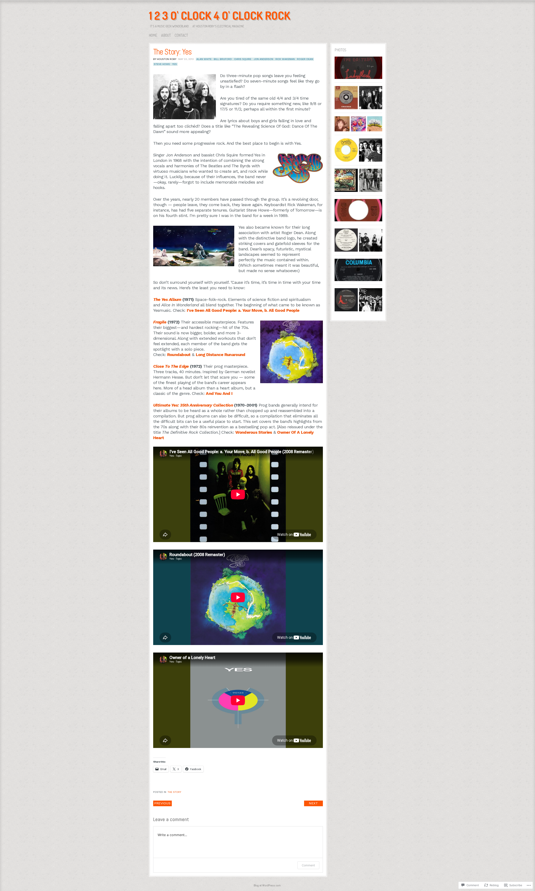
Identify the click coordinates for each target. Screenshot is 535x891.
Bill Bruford (223, 59)
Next (313, 803)
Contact (181, 35)
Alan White (203, 59)
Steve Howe (162, 64)
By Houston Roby (164, 59)
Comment (308, 865)
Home (153, 35)
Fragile (160, 321)
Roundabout (179, 354)
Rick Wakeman (285, 59)
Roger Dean (305, 59)
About (166, 35)
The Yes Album (167, 299)
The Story (174, 792)
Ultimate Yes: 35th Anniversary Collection (193, 405)
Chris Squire (242, 59)
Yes (174, 64)
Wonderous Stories (253, 432)
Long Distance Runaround (220, 354)
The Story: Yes (172, 52)
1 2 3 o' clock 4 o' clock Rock (219, 15)
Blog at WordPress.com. (267, 885)
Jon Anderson (263, 59)
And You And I (219, 393)
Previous (162, 803)
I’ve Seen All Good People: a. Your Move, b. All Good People (243, 310)
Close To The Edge (171, 366)
